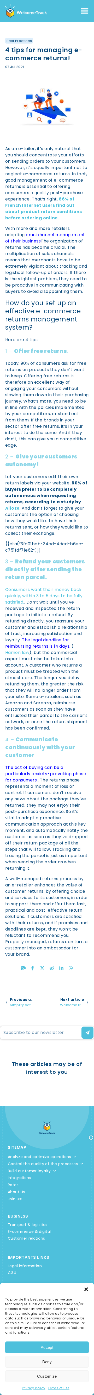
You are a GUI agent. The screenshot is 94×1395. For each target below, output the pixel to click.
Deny (47, 1362)
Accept (47, 1347)
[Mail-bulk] (23, 968)
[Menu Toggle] (84, 11)
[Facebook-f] (32, 968)
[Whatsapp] (70, 968)
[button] (86, 1289)
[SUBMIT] (87, 1033)
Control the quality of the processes (43, 1163)
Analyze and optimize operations (39, 1156)
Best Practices (19, 40)
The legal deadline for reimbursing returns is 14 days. (37, 643)
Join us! (15, 1199)
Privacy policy (33, 1388)
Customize (47, 1376)
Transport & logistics (28, 1224)
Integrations (19, 1177)
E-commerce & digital (29, 1231)
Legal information (25, 1266)
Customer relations (26, 1238)
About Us (16, 1192)
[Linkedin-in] (61, 968)
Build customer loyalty (29, 1171)
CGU (12, 1272)
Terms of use (58, 1388)
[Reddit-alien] (51, 968)
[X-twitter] (42, 968)
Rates (13, 1184)
